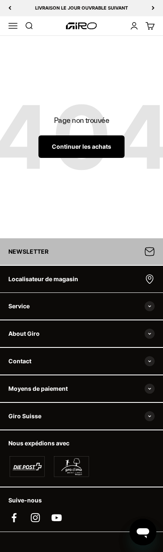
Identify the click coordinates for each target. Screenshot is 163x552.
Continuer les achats (81, 146)
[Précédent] (9, 8)
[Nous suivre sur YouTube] (56, 517)
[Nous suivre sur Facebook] (14, 517)
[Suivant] (153, 8)
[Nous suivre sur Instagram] (35, 517)
